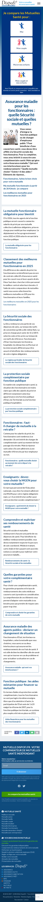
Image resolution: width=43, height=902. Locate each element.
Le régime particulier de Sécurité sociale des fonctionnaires (18, 361)
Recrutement (19, 900)
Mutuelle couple (7, 821)
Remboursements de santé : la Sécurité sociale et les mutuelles (18, 562)
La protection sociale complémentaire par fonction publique (20, 410)
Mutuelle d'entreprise (9, 826)
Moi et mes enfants (21, 65)
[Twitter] (22, 732)
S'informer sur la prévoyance (12, 850)
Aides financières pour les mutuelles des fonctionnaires (20, 720)
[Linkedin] (27, 732)
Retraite (7, 888)
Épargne (7, 881)
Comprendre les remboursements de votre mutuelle (20, 848)
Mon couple (21, 48)
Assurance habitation (13, 874)
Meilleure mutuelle (8, 815)
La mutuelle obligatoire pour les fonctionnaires (18, 246)
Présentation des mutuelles (11, 861)
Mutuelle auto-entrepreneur (12, 833)
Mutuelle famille (7, 819)
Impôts (7, 883)
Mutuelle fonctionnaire (10, 828)
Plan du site (35, 897)
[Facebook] (16, 732)
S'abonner (21, 771)
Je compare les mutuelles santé (21, 794)
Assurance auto (11, 872)
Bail (5, 879)
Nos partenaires (8, 897)
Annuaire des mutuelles (10, 859)
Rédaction (17, 897)
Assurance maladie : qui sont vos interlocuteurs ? (18, 668)
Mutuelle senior (7, 817)
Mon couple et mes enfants (21, 82)
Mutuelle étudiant (8, 824)
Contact (26, 900)
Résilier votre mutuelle (10, 857)
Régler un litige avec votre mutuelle (14, 854)
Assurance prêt (10, 876)
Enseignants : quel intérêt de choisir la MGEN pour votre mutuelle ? (20, 507)
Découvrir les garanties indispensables (15, 845)
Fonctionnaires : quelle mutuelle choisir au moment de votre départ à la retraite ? (21, 462)
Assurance (8, 870)
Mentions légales (26, 897)
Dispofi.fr (23, 894)
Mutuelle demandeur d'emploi (12, 830)
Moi (21, 32)
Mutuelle (8, 885)
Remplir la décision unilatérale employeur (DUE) (18, 852)
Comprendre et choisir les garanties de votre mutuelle (20, 613)
